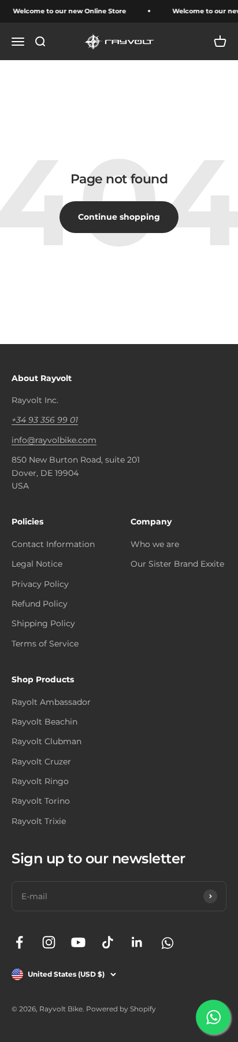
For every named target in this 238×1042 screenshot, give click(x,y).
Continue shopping (119, 217)
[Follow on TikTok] (108, 942)
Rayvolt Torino (41, 801)
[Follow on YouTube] (78, 942)
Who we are (155, 544)
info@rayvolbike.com (54, 440)
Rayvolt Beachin (44, 721)
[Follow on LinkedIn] (137, 942)
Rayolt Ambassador (51, 702)
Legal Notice (37, 564)
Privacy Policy (40, 584)
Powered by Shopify (121, 1008)
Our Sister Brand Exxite (177, 564)
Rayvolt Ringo (40, 781)
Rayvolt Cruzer (41, 761)
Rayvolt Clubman (46, 741)
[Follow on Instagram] (49, 942)
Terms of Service (45, 643)
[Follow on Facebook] (19, 942)
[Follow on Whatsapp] (166, 942)
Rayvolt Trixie (39, 821)
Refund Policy (40, 603)
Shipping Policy (43, 623)
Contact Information (53, 544)
